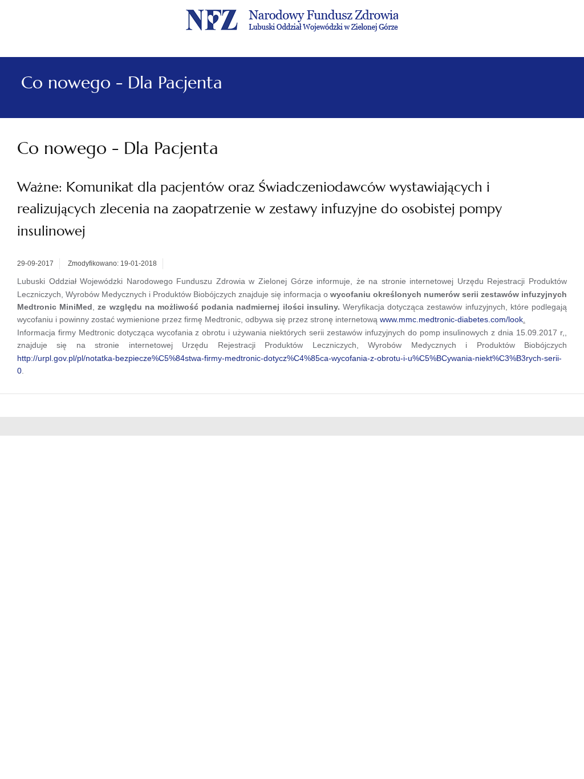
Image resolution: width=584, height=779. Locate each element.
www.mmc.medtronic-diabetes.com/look (451, 319)
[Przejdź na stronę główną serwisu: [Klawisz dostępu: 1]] (292, 18)
